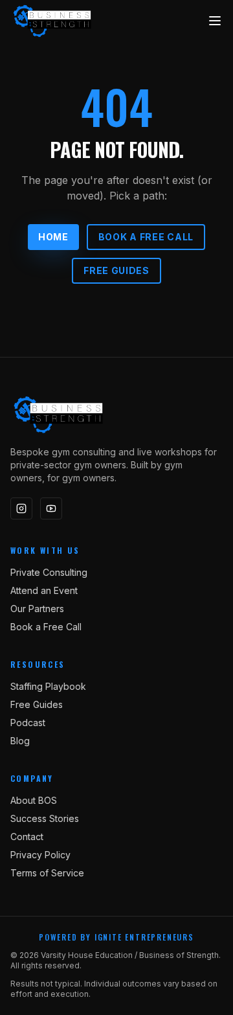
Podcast (27, 722)
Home (53, 236)
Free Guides (116, 270)
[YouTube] (51, 508)
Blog (20, 740)
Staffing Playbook (48, 686)
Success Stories (44, 818)
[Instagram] (21, 508)
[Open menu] (215, 21)
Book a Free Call (146, 236)
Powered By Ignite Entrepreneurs (116, 937)
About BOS (33, 800)
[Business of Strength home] (52, 21)
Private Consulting (48, 572)
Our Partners (37, 608)
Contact (26, 836)
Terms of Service (47, 872)
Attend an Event (44, 590)
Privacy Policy (40, 854)
